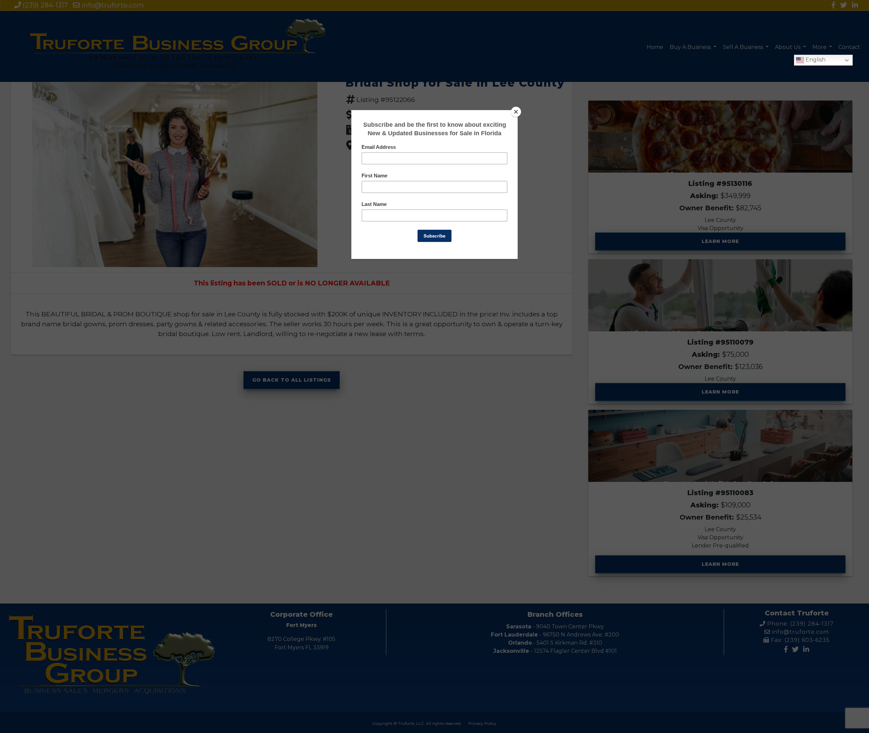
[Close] (516, 112)
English (815, 59)
